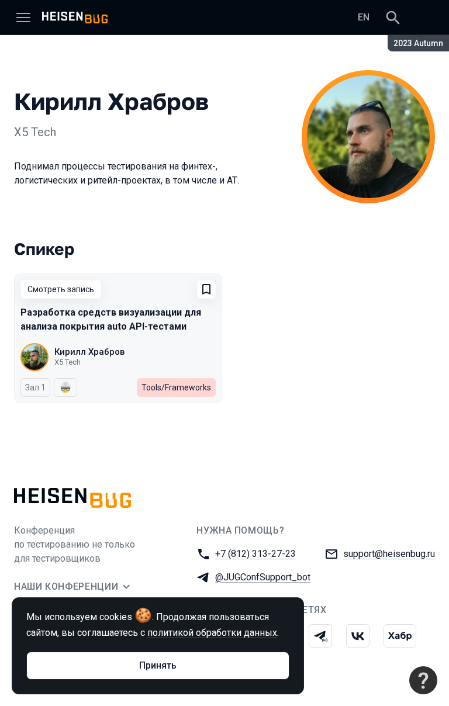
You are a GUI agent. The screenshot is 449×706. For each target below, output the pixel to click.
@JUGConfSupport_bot (262, 577)
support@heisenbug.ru (389, 553)
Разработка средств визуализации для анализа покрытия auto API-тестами (110, 319)
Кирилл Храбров (89, 352)
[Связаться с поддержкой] (423, 680)
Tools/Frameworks (176, 387)
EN (363, 17)
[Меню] (23, 17)
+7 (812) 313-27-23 (255, 553)
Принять (158, 665)
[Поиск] (393, 17)
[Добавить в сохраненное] (206, 289)
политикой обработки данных (212, 632)
